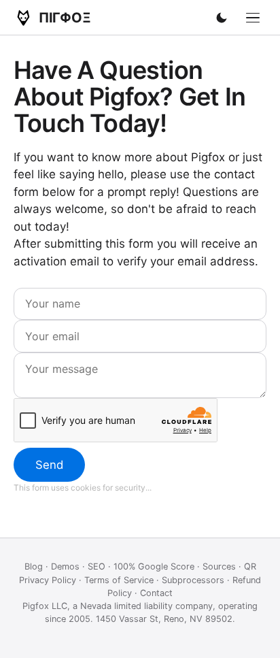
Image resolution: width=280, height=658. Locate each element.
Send (49, 465)
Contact (156, 593)
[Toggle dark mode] (221, 17)
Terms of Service (119, 580)
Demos (65, 566)
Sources (219, 566)
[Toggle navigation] (252, 17)
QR (250, 566)
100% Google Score (153, 566)
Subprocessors (193, 580)
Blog (33, 566)
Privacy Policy (47, 580)
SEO (96, 566)
